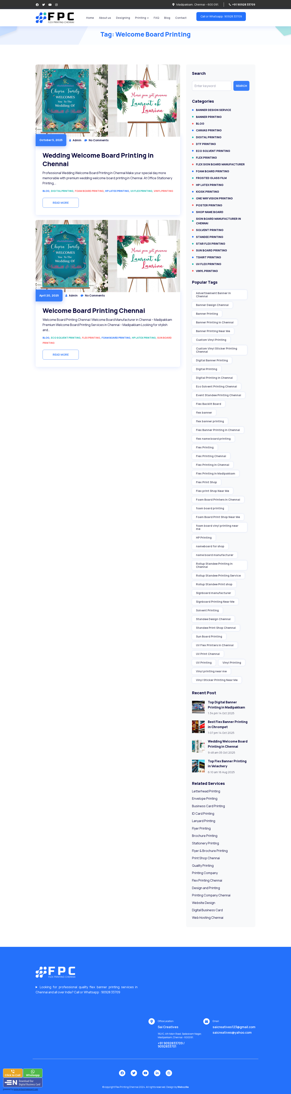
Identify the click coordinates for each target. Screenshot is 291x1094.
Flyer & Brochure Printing (210, 851)
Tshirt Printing (208, 257)
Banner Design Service (213, 110)
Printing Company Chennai (211, 895)
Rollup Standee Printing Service (218, 575)
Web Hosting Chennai (207, 917)
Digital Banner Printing (212, 360)
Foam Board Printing (89, 191)
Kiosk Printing (207, 191)
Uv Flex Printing (141, 191)
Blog (167, 18)
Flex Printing (91, 337)
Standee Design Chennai (213, 619)
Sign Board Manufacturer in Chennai (218, 221)
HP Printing (204, 537)
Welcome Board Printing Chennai (94, 310)
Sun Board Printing (211, 250)
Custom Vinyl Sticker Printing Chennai (216, 350)
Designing (123, 18)
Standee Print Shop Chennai (216, 628)
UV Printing (204, 662)
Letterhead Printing (206, 791)
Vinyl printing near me (211, 671)
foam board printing (210, 508)
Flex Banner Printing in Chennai (218, 430)
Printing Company (205, 873)
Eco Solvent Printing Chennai (216, 386)
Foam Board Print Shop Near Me (218, 517)
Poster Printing (209, 205)
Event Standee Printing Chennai (218, 395)
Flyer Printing (201, 828)
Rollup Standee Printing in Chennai (214, 565)
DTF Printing (206, 144)
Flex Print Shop (206, 482)
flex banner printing (210, 421)
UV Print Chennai (208, 654)
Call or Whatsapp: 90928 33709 (221, 16)
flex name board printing (213, 438)
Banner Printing (209, 117)
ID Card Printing (203, 813)
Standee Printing (209, 237)
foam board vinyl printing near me (217, 527)
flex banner (204, 412)
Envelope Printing (204, 798)
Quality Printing (203, 865)
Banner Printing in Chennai (215, 322)
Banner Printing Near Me (213, 331)
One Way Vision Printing (214, 198)
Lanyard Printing (203, 821)
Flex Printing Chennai (211, 456)
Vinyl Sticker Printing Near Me (217, 680)
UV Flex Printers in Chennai (215, 645)
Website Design (203, 903)
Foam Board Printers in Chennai (218, 499)
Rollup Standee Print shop (214, 584)
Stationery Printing (205, 843)
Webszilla (183, 1087)
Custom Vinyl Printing (211, 340)
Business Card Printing (208, 806)
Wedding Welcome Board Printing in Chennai (98, 159)
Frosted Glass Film (211, 178)
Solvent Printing (209, 230)
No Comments (98, 140)
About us (105, 18)
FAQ (156, 18)
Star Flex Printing (210, 243)
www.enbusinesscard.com (26, 1089)
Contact (180, 18)
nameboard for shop (210, 546)
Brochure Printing (204, 836)
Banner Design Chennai (212, 305)
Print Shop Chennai (206, 858)
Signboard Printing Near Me (215, 601)
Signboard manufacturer (213, 593)
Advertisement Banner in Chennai (213, 294)
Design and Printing (206, 888)
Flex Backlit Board (208, 404)
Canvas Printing (209, 130)
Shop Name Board (209, 212)
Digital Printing (62, 191)
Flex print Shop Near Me (212, 491)
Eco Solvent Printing (66, 337)
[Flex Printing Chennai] (55, 17)
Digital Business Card (207, 910)
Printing (140, 18)
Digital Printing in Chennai (214, 378)
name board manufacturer (214, 555)
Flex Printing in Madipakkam (215, 473)
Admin (77, 140)
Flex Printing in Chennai (212, 465)
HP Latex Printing (117, 191)
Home (90, 18)
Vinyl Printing (163, 191)
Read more (61, 203)
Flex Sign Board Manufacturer (220, 164)
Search (241, 86)
